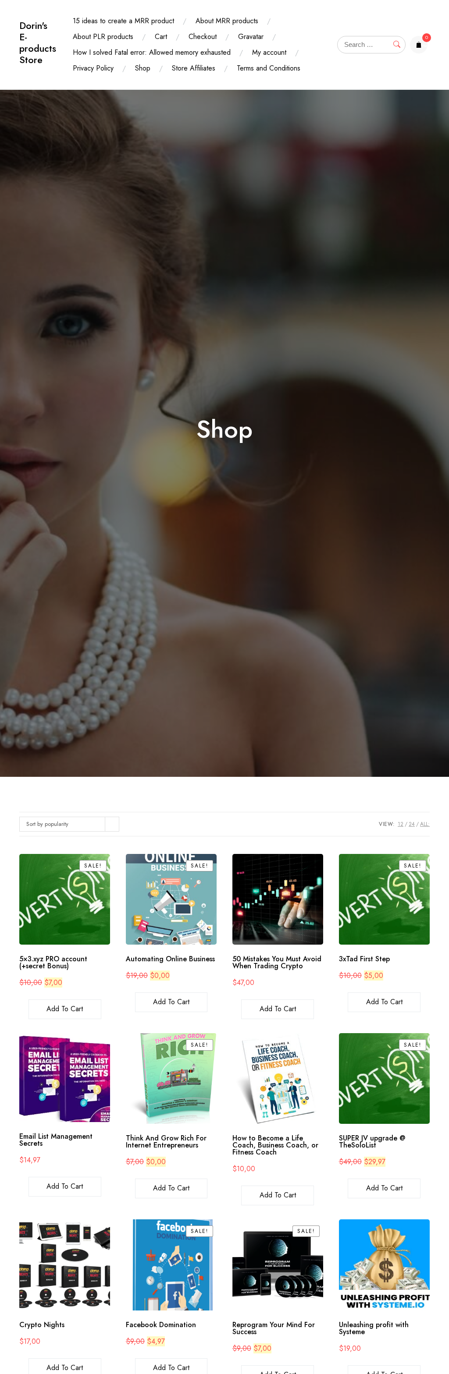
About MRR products (227, 21)
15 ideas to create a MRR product (123, 21)
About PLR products (103, 37)
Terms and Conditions (268, 68)
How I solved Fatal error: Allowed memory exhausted (152, 52)
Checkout (203, 37)
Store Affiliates (193, 68)
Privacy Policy (93, 68)
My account (269, 52)
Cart (161, 37)
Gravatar (251, 37)
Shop (142, 68)
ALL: (425, 824)
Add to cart (64, 1009)
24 (412, 824)
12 (400, 824)
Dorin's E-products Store (37, 43)
